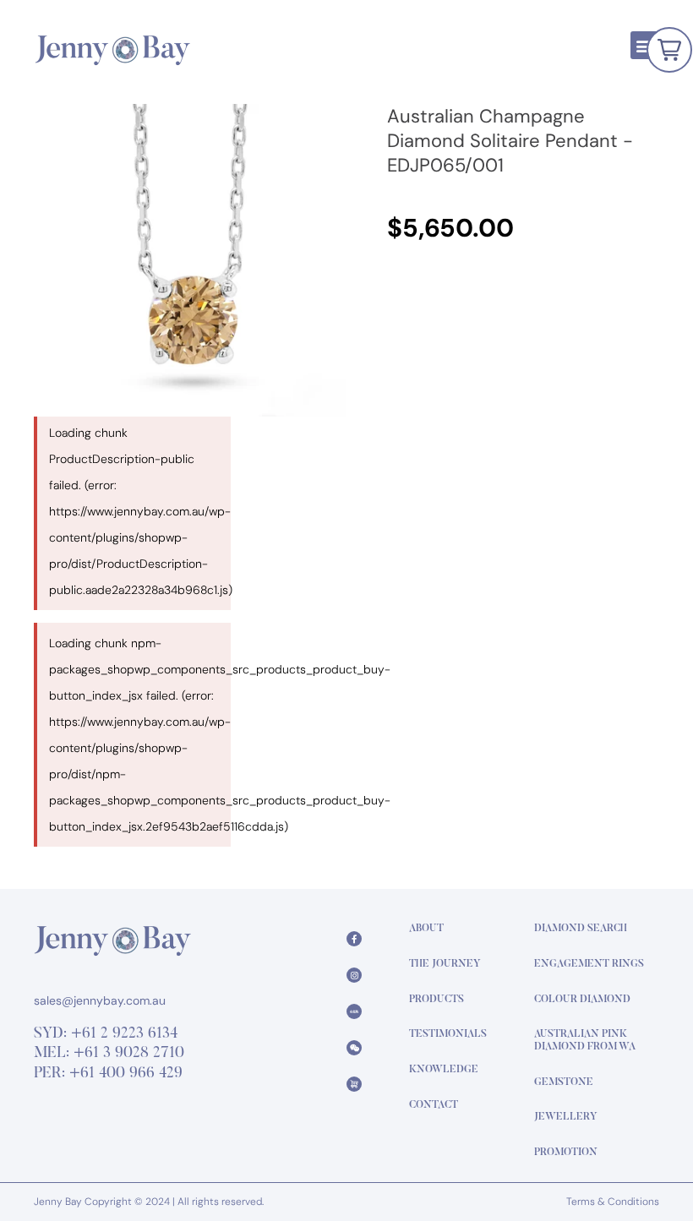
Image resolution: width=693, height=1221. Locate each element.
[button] (644, 45)
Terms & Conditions (612, 1201)
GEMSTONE (563, 1082)
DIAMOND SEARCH (580, 929)
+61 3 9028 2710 (129, 1053)
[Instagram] (354, 975)
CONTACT (433, 1105)
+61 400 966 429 (126, 1074)
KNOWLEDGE (443, 1070)
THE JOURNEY (445, 964)
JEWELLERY (566, 1117)
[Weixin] (354, 1047)
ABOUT (426, 929)
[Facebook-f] (354, 938)
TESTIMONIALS (448, 1034)
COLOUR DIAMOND (582, 1000)
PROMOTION (566, 1152)
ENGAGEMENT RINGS (589, 964)
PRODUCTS (436, 1000)
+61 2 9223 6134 (124, 1034)
